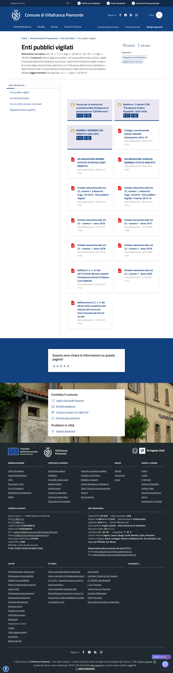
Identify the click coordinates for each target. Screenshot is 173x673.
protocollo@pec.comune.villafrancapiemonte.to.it (36, 532)
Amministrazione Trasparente (44, 38)
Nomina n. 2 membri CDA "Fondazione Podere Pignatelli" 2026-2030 (136, 108)
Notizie (118, 471)
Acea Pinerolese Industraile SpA (62, 589)
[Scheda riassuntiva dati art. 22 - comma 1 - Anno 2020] (120, 270)
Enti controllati (67, 38)
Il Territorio (146, 479)
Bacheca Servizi (15, 606)
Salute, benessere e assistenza (95, 484)
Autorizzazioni (54, 488)
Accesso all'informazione (108, 27)
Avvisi (117, 479)
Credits (11, 628)
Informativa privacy (16, 615)
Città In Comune (145, 661)
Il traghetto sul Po (56, 602)
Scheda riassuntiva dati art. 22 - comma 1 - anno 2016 (92, 221)
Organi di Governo (16, 471)
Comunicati (120, 475)
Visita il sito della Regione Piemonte (64, 571)
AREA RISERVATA (86, 668)
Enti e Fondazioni (16, 488)
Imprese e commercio (90, 475)
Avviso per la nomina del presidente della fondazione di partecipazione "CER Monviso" (92, 108)
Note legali (13, 619)
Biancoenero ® (97, 665)
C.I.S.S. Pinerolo (94, 584)
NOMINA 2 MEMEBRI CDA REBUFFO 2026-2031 (89, 132)
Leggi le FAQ (13, 589)
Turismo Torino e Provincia (99, 589)
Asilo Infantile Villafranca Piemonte (103, 602)
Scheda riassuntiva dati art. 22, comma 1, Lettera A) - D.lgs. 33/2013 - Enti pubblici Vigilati (93, 193)
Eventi (144, 471)
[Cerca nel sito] (159, 15)
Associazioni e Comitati (152, 501)
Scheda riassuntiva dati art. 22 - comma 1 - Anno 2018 (92, 246)
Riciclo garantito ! (56, 584)
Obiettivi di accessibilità (18, 580)
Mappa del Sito (14, 641)
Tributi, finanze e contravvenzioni (95, 488)
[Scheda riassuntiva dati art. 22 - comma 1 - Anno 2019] (120, 245)
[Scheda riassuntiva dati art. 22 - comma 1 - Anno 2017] (120, 220)
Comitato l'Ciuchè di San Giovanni (103, 576)
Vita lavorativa (87, 497)
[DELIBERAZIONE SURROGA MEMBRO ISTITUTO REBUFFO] (120, 159)
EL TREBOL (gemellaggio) (99, 580)
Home (24, 38)
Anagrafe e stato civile (58, 479)
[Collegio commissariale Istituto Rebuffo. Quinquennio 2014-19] (120, 130)
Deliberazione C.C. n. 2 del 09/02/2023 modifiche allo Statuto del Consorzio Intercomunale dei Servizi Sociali (91, 309)
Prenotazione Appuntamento (21, 593)
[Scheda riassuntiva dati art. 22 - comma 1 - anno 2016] (73, 220)
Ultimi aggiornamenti (17, 632)
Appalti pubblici (55, 484)
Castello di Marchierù (97, 593)
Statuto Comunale (16, 610)
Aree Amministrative (17, 475)
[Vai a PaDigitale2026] (148, 450)
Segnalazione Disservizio (19, 597)
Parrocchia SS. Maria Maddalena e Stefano (67, 597)
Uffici (10, 479)
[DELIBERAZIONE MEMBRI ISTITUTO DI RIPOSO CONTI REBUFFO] (73, 159)
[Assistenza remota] (155, 661)
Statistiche (13, 636)
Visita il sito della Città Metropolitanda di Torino (69, 576)
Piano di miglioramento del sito (22, 584)
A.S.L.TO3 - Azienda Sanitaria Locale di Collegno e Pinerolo (74, 580)
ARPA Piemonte (95, 597)
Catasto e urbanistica (57, 492)
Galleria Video (148, 488)
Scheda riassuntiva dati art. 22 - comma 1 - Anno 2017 (139, 221)
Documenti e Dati (16, 484)
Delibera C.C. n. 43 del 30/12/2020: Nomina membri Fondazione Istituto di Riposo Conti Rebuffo (93, 275)
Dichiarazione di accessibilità (20, 576)
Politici (11, 497)
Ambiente (52, 475)
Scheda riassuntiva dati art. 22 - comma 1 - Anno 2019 (139, 246)
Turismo (84, 492)
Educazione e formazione (59, 501)
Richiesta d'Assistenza (18, 602)
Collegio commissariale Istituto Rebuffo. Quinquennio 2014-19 (136, 134)
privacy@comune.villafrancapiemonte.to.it (113, 551)
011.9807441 (18, 522)
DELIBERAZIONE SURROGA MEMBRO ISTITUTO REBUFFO (139, 160)
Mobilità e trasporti (89, 479)
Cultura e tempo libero (58, 497)
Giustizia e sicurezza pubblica (94, 471)
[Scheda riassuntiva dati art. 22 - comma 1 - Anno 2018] (73, 245)
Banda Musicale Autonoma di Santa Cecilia (67, 593)
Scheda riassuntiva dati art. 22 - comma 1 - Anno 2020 (139, 272)
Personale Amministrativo (19, 492)
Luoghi (144, 475)
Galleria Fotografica (150, 484)
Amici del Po (93, 571)
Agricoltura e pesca (56, 471)
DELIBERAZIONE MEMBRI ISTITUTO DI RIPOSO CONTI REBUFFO (91, 162)
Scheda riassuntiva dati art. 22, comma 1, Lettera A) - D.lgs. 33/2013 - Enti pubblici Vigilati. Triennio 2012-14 (140, 193)
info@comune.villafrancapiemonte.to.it (31, 535)
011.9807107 (17, 519)
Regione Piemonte (18, 3)
